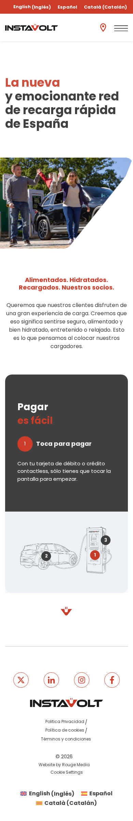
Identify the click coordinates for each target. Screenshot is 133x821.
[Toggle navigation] (121, 28)
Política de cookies (64, 730)
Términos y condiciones (66, 739)
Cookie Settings (66, 772)
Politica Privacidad (64, 721)
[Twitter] (21, 680)
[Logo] (31, 27)
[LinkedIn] (51, 680)
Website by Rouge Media (64, 765)
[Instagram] (81, 680)
